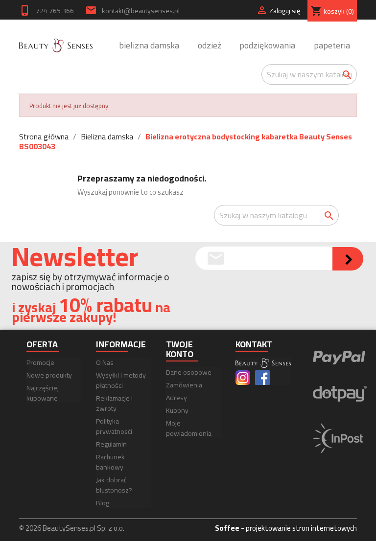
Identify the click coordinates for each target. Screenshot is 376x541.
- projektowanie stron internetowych (286, 528)
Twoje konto (179, 349)
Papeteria (332, 46)
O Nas (105, 362)
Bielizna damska (149, 46)
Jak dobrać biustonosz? (114, 484)
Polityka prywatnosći (114, 426)
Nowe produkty (49, 375)
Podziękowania (267, 46)
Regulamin (111, 444)
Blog (102, 502)
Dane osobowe (189, 372)
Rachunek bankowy (110, 462)
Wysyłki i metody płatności (121, 380)
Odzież (209, 46)
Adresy (176, 397)
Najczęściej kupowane (42, 393)
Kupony (177, 410)
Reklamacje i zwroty (114, 403)
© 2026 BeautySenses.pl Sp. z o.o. (71, 528)
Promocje (40, 362)
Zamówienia (184, 385)
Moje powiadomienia (189, 428)
